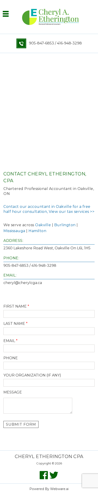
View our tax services (69, 211)
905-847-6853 (40, 43)
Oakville (43, 225)
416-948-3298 (69, 43)
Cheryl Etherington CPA (49, 456)
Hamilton (37, 231)
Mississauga (14, 231)
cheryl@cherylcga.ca (22, 283)
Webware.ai (59, 489)
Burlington (65, 225)
